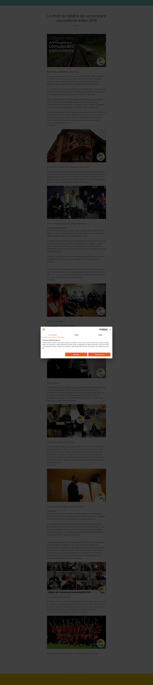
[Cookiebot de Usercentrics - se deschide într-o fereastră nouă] (101, 329)
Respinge (76, 354)
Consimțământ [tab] (52, 335)
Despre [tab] (100, 335)
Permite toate (99, 354)
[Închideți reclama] (110, 329)
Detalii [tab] (76, 335)
